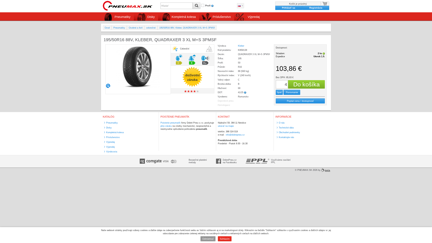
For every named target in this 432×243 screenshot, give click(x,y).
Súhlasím (225, 238)
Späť (279, 92)
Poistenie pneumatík (170, 123)
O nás (282, 123)
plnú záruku (166, 126)
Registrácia (315, 7)
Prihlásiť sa (288, 7)
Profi (208, 5)
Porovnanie (292, 92)
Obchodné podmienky (289, 132)
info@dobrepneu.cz (235, 134)
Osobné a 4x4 (135, 27)
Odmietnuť (208, 238)
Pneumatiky (119, 27)
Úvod (107, 27)
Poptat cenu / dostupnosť (300, 101)
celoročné (151, 27)
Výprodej (110, 147)
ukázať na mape (226, 126)
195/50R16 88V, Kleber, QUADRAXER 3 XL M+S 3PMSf (187, 27)
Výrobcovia (111, 151)
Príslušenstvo (222, 17)
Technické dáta (286, 127)
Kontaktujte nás (286, 137)
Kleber (241, 46)
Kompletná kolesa (115, 132)
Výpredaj (254, 17)
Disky (109, 127)
